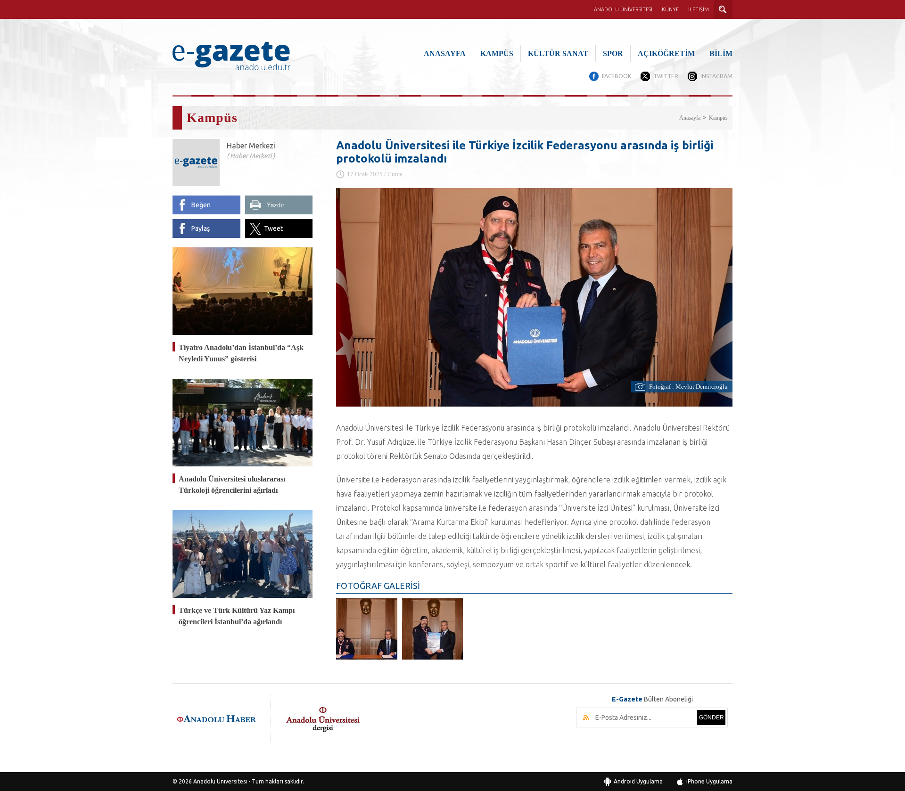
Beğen (201, 205)
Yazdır (275, 205)
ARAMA (723, 9)
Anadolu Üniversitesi (220, 781)
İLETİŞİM (698, 9)
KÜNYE (670, 9)
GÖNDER (711, 717)
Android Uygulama (638, 781)
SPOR (613, 53)
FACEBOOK (616, 76)
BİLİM (720, 53)
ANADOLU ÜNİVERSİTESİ (623, 9)
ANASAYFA (445, 53)
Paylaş (200, 228)
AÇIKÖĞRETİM (666, 53)
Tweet (273, 228)
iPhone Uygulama (709, 781)
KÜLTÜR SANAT (558, 53)
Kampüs (718, 117)
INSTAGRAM (716, 76)
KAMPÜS (496, 53)
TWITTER (665, 76)
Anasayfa (689, 117)
